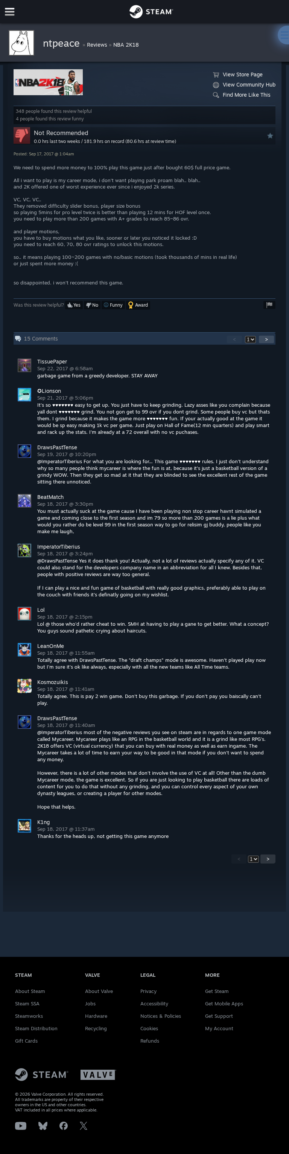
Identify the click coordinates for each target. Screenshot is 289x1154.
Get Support (219, 1016)
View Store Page (243, 74)
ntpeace (62, 43)
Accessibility (154, 1003)
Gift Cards (26, 1041)
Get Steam (217, 991)
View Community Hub (249, 84)
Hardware (96, 1016)
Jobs (90, 1003)
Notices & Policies (160, 1016)
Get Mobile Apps (224, 1003)
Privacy (148, 991)
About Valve (99, 991)
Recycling (96, 1028)
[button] (74, 305)
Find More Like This (247, 94)
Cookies (149, 1028)
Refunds (149, 1041)
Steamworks (29, 1016)
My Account (219, 1028)
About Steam (30, 991)
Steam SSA (27, 1003)
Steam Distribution (36, 1028)
